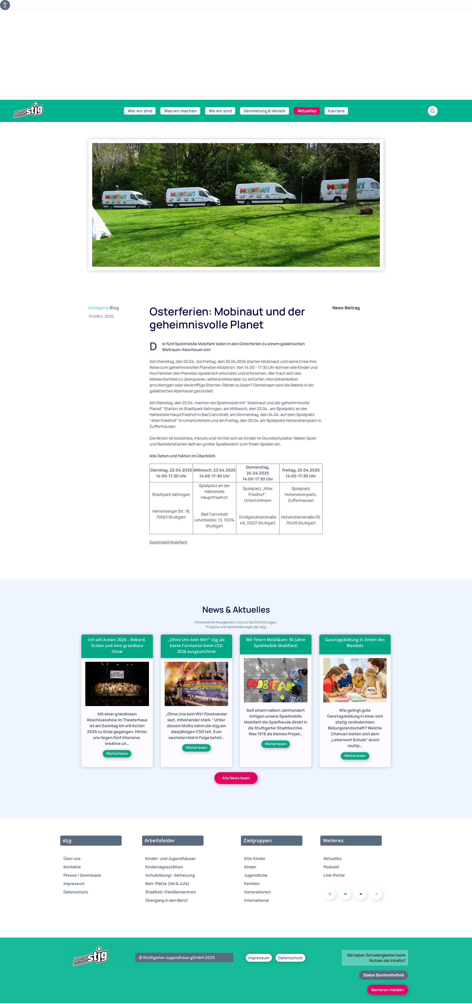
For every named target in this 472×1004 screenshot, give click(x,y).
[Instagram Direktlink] (330, 894)
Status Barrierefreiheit (383, 975)
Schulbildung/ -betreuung (170, 875)
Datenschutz (75, 892)
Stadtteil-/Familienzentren (170, 892)
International (256, 900)
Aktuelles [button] (306, 111)
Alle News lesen (236, 778)
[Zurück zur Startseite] (39, 110)
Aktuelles (333, 858)
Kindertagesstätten (164, 867)
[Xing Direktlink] (376, 894)
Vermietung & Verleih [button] (265, 111)
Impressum (74, 883)
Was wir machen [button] (180, 111)
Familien (252, 883)
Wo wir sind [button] (220, 111)
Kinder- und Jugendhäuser (170, 858)
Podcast (331, 867)
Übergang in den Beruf (166, 900)
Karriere (336, 111)
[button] (433, 111)
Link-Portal (334, 875)
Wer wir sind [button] (140, 111)
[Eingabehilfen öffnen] (5, 5)
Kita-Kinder (255, 858)
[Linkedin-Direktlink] (361, 894)
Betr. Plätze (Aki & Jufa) (167, 883)
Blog (114, 307)
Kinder (250, 867)
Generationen (257, 892)
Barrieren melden (387, 989)
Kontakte (72, 867)
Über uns (72, 858)
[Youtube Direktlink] (345, 894)
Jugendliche (255, 875)
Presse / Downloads (82, 875)
